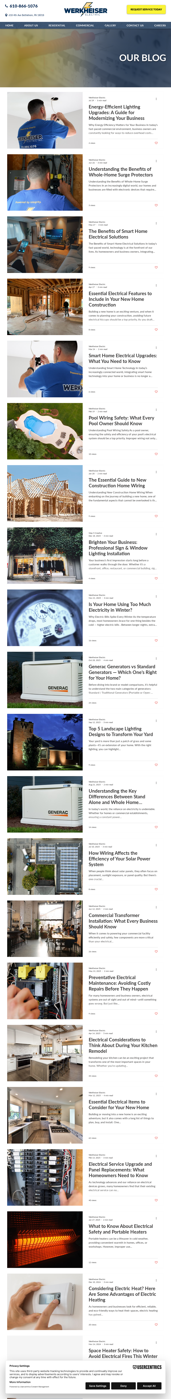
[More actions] (157, 99)
